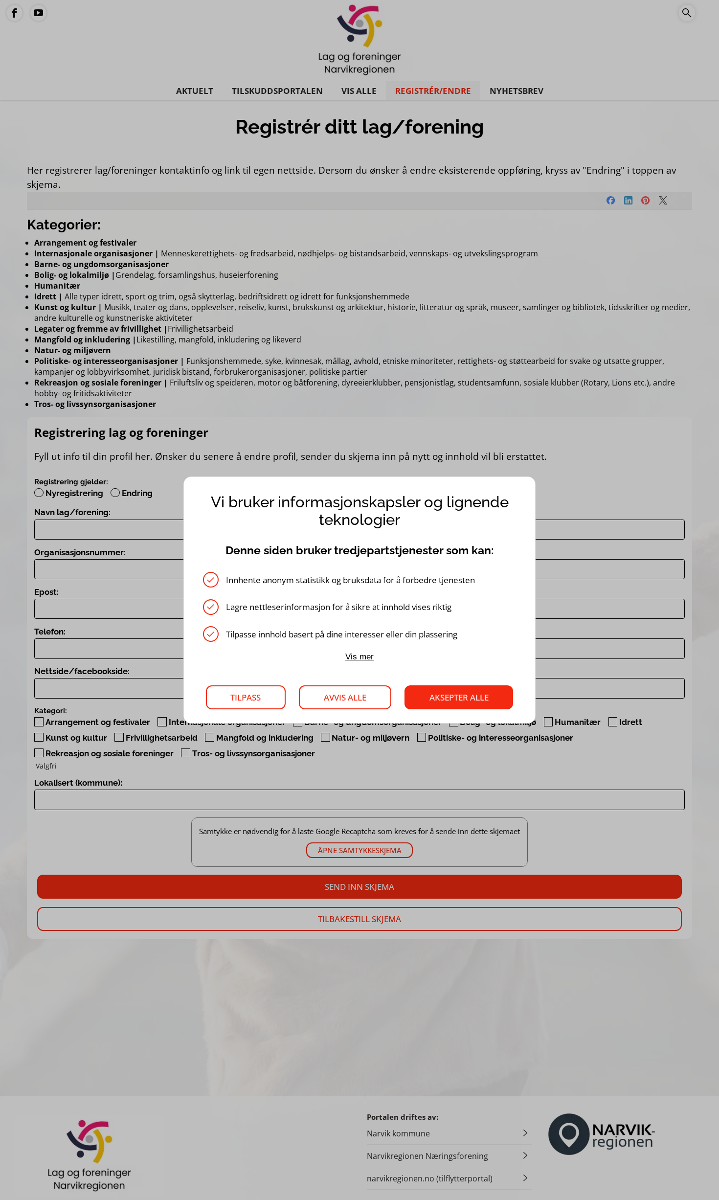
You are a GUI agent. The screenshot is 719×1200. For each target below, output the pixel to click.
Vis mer (359, 656)
